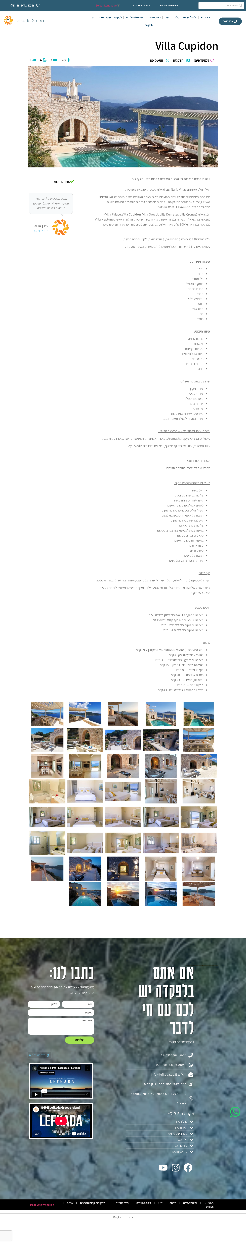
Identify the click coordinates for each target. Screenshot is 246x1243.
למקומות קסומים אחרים (110, 17)
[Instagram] (175, 1167)
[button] (39, 1055)
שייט (167, 17)
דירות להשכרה (154, 17)
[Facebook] (188, 1167)
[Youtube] (163, 1167)
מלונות (176, 17)
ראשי (207, 17)
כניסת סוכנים (142, 5)
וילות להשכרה (189, 17)
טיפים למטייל (136, 17)
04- (169, 5)
